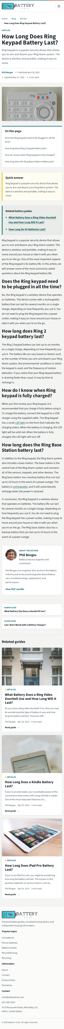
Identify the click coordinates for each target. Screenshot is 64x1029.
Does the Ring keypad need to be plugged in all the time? (30, 139)
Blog (14, 18)
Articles (23, 18)
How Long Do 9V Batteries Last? (27, 229)
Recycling (6, 958)
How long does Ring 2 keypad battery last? (26, 148)
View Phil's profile (15, 589)
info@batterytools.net (13, 997)
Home (5, 18)
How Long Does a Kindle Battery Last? (29, 784)
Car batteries (8, 937)
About (5, 970)
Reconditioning (9, 953)
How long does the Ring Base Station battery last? (29, 161)
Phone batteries (10, 942)
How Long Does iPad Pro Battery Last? (29, 867)
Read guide (10, 727)
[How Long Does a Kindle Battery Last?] (32, 754)
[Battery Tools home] (18, 6)
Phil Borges (7, 72)
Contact (6, 975)
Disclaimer (7, 985)
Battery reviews (9, 947)
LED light (20, 423)
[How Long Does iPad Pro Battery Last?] (32, 837)
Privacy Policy (8, 980)
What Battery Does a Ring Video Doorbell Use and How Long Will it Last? (30, 698)
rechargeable (20, 487)
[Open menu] (59, 6)
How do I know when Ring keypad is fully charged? (30, 155)
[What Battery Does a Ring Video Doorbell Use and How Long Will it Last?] (32, 667)
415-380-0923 (8, 1002)
